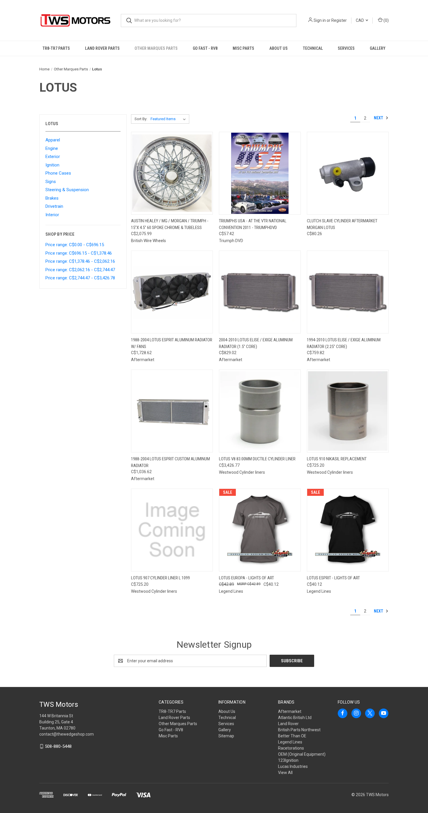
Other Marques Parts (156, 48)
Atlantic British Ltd (295, 717)
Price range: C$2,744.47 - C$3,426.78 (80, 278)
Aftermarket (289, 711)
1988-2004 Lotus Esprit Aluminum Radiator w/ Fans (171, 343)
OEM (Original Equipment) (302, 754)
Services (346, 48)
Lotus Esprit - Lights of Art (333, 578)
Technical (313, 48)
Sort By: (141, 119)
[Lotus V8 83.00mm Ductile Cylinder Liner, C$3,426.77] (260, 411)
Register (339, 20)
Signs (50, 181)
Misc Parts (243, 48)
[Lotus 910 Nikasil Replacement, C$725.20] (348, 411)
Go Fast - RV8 (205, 48)
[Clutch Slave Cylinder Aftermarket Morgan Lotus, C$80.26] (348, 173)
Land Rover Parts (102, 48)
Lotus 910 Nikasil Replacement (337, 458)
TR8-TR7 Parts (56, 48)
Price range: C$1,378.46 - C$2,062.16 (80, 261)
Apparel (52, 140)
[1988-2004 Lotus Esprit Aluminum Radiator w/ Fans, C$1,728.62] (172, 292)
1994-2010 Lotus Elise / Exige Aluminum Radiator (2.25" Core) (344, 343)
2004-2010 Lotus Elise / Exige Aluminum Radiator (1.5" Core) (256, 343)
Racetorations (291, 748)
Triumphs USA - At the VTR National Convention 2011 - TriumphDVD (252, 224)
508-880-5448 (58, 746)
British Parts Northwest (299, 729)
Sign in (320, 20)
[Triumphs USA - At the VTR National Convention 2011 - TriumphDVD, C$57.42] (260, 173)
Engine (51, 148)
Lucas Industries (293, 766)
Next (379, 118)
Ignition (52, 165)
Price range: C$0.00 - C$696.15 (74, 244)
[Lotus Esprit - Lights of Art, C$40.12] (348, 530)
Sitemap (226, 736)
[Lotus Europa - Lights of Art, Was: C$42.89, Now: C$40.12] (260, 530)
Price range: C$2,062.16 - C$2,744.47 (80, 269)
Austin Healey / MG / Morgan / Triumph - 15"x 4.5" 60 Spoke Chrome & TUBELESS (169, 224)
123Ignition (288, 760)
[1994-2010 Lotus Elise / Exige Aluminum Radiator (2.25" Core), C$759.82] (348, 292)
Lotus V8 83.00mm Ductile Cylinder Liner (257, 458)
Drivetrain (54, 206)
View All (285, 772)
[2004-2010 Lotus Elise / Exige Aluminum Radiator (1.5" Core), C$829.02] (260, 292)
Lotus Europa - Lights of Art (246, 578)
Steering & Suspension (67, 189)
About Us (278, 48)
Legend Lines (290, 742)
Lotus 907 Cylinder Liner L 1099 (160, 578)
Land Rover (288, 723)
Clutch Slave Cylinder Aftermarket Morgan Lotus (342, 224)
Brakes (52, 198)
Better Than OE (292, 736)
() (386, 20)
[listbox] (169, 119)
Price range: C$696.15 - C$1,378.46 (78, 253)
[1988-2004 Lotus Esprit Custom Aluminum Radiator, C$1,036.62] (172, 411)
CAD (360, 20)
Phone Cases (58, 173)
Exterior (52, 156)
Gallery (377, 48)
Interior (52, 214)
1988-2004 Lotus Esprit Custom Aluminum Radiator (170, 462)
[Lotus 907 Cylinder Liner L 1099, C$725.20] (172, 530)
